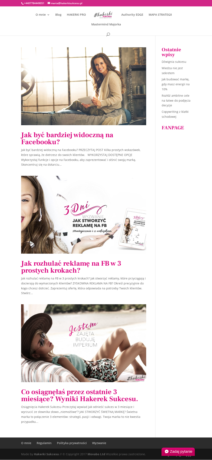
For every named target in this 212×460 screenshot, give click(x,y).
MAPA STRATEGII (160, 15)
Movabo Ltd (96, 454)
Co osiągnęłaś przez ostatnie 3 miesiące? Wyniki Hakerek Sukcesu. (79, 395)
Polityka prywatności (72, 443)
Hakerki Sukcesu (46, 454)
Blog (58, 15)
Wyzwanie (99, 443)
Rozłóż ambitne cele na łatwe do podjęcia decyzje (176, 100)
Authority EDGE (132, 15)
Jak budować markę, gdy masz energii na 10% (176, 84)
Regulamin (44, 443)
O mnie (41, 15)
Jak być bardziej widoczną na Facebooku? (67, 138)
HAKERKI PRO (76, 15)
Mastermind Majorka (106, 24)
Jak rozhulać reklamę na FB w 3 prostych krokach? (71, 267)
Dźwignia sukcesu (174, 62)
